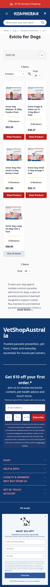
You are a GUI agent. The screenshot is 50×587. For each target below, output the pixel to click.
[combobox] (7, 417)
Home (6, 30)
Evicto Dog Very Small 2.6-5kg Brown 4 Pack (13, 170)
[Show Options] (9, 417)
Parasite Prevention (30, 30)
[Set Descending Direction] (29, 74)
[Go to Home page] (26, 14)
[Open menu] (6, 13)
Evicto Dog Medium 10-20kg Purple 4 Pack (14, 109)
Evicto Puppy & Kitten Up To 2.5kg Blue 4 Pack (35, 110)
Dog (15, 30)
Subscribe (38, 417)
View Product (14, 136)
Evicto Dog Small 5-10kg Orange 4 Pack (36, 170)
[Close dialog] (45, 516)
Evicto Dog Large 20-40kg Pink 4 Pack (14, 229)
